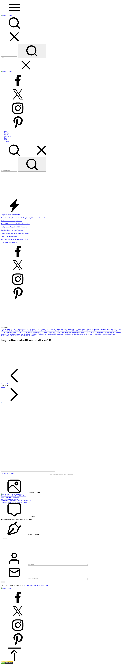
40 (2, 473)
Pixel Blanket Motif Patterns (9, 242)
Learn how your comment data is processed (35, 585)
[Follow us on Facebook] (17, 86)
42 (5, 473)
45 (10, 473)
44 (8, 473)
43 (7, 473)
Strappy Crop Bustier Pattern (9, 236)
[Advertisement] (61, 185)
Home (2, 335)
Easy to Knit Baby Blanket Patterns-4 (25, 335)
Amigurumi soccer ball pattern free (10, 214)
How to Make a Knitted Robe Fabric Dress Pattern (15, 224)
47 (12, 473)
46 (11, 473)
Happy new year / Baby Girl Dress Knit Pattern (14, 239)
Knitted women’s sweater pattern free (11, 221)
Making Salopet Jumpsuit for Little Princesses (14, 227)
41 (4, 473)
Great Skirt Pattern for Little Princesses (12, 230)
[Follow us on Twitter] (17, 100)
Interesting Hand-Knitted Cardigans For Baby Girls (15, 502)
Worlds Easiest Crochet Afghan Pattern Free (13, 496)
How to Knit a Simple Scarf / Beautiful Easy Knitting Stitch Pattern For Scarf (23, 218)
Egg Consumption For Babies (9, 499)
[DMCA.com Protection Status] (7, 663)
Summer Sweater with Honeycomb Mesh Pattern (15, 233)
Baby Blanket (10, 335)
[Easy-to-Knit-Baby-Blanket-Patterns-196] (28, 471)
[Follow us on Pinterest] (17, 128)
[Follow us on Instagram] (17, 114)
